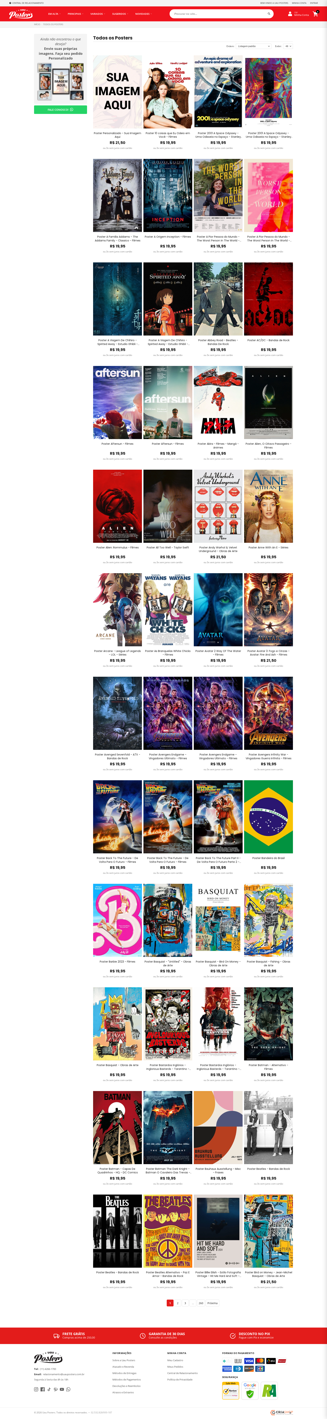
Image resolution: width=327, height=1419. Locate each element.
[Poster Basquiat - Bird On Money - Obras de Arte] (218, 920)
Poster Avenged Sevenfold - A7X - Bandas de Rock (117, 756)
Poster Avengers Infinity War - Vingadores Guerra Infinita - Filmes (268, 756)
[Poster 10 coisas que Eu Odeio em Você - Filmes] (167, 91)
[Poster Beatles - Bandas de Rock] (268, 1127)
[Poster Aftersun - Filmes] (117, 402)
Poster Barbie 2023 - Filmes (117, 962)
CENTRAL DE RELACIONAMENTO (28, 3)
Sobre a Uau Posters (123, 1360)
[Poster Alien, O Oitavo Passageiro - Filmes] (268, 402)
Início (37, 24)
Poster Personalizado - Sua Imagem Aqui (117, 135)
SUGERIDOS (119, 13)
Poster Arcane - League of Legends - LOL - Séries (117, 653)
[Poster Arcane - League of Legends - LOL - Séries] (117, 609)
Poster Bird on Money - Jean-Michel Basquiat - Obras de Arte (268, 1274)
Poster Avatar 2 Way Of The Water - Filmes (218, 653)
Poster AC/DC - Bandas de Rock (269, 340)
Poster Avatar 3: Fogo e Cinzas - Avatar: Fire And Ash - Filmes (269, 653)
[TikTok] (49, 1389)
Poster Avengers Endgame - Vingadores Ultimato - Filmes (168, 756)
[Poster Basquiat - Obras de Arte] (117, 1023)
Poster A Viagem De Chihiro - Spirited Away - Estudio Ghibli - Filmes (117, 342)
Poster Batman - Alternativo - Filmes (268, 1067)
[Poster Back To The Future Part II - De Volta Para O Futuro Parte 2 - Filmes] (218, 816)
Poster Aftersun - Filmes (117, 444)
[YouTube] (62, 1389)
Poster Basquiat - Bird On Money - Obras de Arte (218, 963)
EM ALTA (53, 13)
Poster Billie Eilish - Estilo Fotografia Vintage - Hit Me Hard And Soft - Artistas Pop (218, 1274)
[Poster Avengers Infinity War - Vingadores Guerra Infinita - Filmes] (268, 713)
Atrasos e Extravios (123, 1392)
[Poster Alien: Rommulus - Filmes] (117, 506)
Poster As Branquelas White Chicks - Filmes (168, 653)
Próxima (212, 1303)
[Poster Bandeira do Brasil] (268, 816)
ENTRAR (314, 3)
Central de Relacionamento (182, 1373)
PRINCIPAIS (74, 13)
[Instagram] (36, 1389)
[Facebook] (42, 1389)
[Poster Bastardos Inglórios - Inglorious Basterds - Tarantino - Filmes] (167, 1023)
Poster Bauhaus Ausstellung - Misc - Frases (218, 1171)
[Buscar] (269, 13)
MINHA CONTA (299, 3)
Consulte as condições (163, 1337)
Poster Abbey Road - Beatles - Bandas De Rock (218, 342)
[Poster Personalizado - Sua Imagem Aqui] (117, 91)
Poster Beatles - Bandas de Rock (268, 1169)
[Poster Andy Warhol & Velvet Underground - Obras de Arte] (218, 506)
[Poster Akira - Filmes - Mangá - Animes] (218, 402)
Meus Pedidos (175, 1366)
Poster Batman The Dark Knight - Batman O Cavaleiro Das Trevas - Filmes (168, 1171)
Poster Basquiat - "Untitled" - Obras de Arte (168, 963)
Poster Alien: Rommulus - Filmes (118, 547)
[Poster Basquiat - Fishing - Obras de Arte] (268, 920)
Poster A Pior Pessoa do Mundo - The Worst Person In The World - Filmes (218, 238)
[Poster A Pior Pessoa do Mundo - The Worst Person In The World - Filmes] (218, 195)
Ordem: (230, 46)
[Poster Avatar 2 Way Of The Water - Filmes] (218, 609)
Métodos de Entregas (124, 1373)
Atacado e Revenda (123, 1366)
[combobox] (222, 13)
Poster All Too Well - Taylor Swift (168, 547)
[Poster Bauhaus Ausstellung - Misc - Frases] (218, 1127)
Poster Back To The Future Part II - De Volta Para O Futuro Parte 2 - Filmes (218, 860)
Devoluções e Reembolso (126, 1386)
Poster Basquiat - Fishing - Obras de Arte (268, 963)
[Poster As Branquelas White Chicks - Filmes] (167, 609)
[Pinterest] (55, 1389)
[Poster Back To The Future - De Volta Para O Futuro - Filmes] (117, 816)
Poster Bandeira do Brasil (268, 858)
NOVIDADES (142, 13)
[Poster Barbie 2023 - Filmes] (117, 920)
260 (201, 1303)
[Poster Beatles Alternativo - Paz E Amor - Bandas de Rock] (167, 1231)
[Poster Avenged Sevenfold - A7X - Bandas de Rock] (117, 713)
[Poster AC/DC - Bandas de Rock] (268, 299)
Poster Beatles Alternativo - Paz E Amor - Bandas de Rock (168, 1274)
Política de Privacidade (179, 1379)
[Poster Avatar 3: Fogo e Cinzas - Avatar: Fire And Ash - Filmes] (268, 609)
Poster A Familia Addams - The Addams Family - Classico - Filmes (117, 238)
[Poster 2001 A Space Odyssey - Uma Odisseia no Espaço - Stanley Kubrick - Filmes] (218, 91)
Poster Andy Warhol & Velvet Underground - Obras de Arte (218, 549)
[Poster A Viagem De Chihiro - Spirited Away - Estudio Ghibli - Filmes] (117, 299)
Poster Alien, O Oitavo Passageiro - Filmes (268, 445)
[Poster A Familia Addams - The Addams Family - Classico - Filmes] (117, 195)
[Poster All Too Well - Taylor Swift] (167, 506)
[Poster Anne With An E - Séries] (268, 506)
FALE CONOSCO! (58, 109)
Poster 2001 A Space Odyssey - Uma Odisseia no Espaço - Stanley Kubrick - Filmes (218, 135)
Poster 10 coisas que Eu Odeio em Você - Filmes (168, 135)
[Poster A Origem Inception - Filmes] (167, 195)
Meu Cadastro (175, 1360)
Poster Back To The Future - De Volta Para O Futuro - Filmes (117, 860)
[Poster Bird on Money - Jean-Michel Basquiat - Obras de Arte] (268, 1231)
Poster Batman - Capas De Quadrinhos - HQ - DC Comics (117, 1171)
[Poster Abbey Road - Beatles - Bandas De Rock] (218, 299)
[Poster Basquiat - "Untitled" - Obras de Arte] (167, 920)
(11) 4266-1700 (48, 1369)
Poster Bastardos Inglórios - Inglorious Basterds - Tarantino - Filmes (167, 1067)
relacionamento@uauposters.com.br (63, 1374)
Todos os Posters (53, 24)
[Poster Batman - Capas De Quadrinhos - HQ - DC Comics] (117, 1127)
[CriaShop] (281, 1412)
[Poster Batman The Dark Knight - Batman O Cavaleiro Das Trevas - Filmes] (167, 1127)
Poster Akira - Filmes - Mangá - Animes (218, 445)
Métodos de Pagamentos (126, 1379)
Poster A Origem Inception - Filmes (168, 237)
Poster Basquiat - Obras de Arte (118, 1065)
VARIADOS (96, 13)
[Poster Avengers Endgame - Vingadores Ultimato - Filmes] (167, 713)
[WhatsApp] (68, 1389)
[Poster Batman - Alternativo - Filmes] (268, 1023)
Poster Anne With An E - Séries (268, 547)
